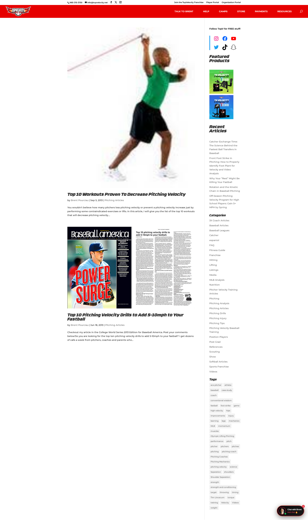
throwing (224, 492)
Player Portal (212, 2)
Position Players (218, 336)
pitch (229, 441)
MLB (213, 426)
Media (212, 274)
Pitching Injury (218, 318)
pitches (235, 446)
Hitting (213, 260)
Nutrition (214, 284)
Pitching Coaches (219, 456)
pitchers (225, 446)
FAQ (211, 245)
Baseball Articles (218, 225)
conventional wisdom (221, 400)
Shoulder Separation (220, 477)
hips (228, 410)
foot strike (226, 405)
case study (227, 390)
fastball (214, 405)
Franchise (215, 255)
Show (212, 356)
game (236, 405)
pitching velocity (219, 467)
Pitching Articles (114, 200)
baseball (214, 390)
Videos (213, 371)
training (214, 502)
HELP (206, 11)
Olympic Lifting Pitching (222, 436)
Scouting (214, 351)
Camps (223, 11)
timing (235, 492)
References (215, 346)
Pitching (214, 298)
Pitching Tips (217, 323)
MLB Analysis (216, 279)
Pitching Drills (217, 313)
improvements (218, 415)
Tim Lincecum (217, 497)
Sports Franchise (219, 366)
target (214, 492)
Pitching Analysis (219, 303)
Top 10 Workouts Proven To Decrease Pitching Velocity (126, 195)
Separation (216, 472)
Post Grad (215, 341)
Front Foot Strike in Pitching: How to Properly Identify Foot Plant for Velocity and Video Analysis (224, 166)
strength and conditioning (223, 487)
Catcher (213, 235)
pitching (215, 451)
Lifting (213, 265)
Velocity (225, 502)
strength (215, 482)
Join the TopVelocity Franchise (188, 2)
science (233, 467)
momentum (224, 426)
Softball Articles (218, 361)
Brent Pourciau (79, 200)
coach (214, 395)
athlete (228, 385)
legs (224, 421)
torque (231, 497)
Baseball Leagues (219, 230)
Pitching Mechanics (220, 461)
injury (231, 415)
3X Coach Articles (219, 220)
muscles (215, 431)
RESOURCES (284, 11)
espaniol (214, 240)
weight (214, 508)
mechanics (234, 421)
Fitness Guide (217, 250)
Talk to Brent (184, 11)
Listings (213, 270)
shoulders (229, 472)
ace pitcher (216, 385)
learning (214, 421)
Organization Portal (231, 2)
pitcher (214, 446)
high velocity (217, 410)
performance (217, 441)
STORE (241, 11)
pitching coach (229, 451)
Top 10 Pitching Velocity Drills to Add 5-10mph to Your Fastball (125, 317)
